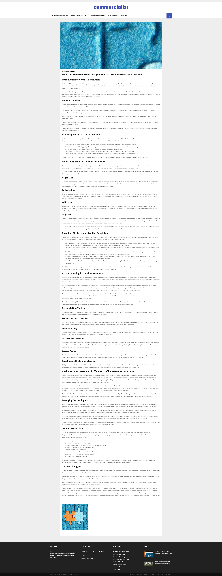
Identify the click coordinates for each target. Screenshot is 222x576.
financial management (119, 554)
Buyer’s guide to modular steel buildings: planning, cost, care (162, 562)
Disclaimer (167, 574)
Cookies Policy (159, 574)
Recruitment (116, 569)
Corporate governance (97, 16)
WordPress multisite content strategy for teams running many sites (163, 553)
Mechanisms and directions (117, 16)
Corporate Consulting (79, 16)
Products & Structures (60, 16)
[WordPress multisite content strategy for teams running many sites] (148, 554)
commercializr (111, 7)
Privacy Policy (139, 574)
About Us (132, 574)
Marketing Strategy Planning (121, 551)
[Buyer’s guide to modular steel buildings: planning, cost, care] (148, 564)
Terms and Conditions (149, 574)
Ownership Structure (118, 567)
